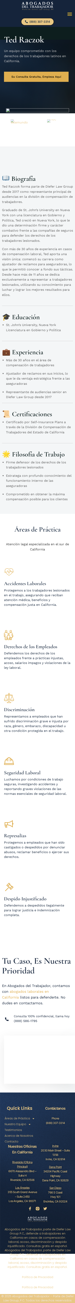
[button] (70, 14)
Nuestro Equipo (15, 1124)
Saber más (12, 924)
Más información (17, 803)
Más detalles (14, 677)
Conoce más (13, 614)
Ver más (10, 740)
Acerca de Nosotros (19, 1136)
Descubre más (15, 866)
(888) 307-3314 (55, 1123)
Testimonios (13, 1130)
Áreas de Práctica (17, 1118)
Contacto (11, 1141)
